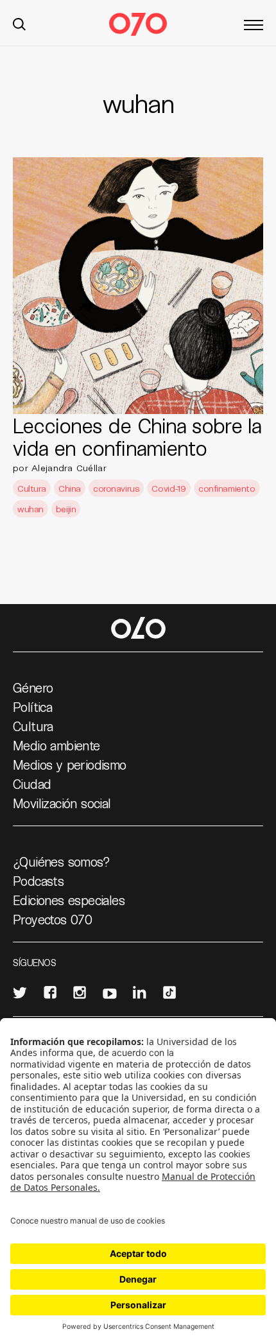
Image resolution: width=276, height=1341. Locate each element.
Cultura (31, 488)
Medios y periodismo (69, 764)
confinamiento (226, 488)
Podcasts (38, 880)
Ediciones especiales (69, 900)
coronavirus (116, 488)
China (69, 488)
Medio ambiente (56, 745)
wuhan (30, 508)
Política (32, 706)
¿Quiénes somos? (61, 861)
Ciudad (32, 784)
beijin (66, 508)
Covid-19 (168, 488)
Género (33, 687)
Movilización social (62, 803)
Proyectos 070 (52, 919)
